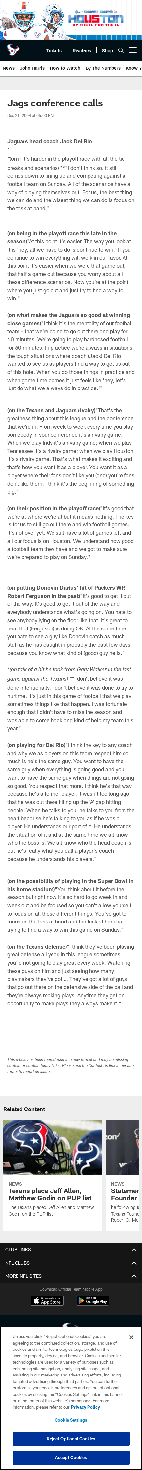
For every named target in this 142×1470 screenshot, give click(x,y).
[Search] (121, 50)
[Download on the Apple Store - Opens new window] (47, 1301)
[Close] (131, 1337)
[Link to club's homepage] (13, 47)
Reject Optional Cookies (71, 1438)
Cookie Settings (71, 1420)
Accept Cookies (71, 1457)
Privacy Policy (85, 1407)
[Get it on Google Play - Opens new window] (93, 1304)
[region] (71, 1398)
